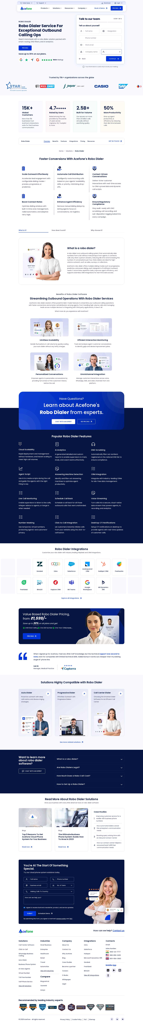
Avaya (42, 990)
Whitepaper (66, 980)
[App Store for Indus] (108, 975)
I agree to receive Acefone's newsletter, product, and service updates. (50, 907)
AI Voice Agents (24, 969)
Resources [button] (69, 8)
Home (61, 151)
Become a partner (69, 967)
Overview (47, 141)
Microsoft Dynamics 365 (93, 958)
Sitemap (92, 1020)
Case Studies (67, 962)
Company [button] (81, 8)
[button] (26, 3)
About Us (65, 945)
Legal (64, 984)
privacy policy (61, 919)
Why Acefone (67, 954)
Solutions (56, 8)
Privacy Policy (65, 1020)
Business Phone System (27, 964)
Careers (65, 971)
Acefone (27, 1019)
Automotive (44, 967)
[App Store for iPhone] (108, 970)
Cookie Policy (77, 1020)
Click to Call (23, 949)
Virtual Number (24, 973)
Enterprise (44, 949)
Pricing (25, 48)
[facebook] (111, 1019)
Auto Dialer (23, 960)
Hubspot (87, 954)
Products (44, 8)
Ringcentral (44, 981)
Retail (42, 958)
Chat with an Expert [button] (63, 422)
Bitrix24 (86, 971)
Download (107, 3)
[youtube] (122, 1019)
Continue (112, 59)
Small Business (45, 945)
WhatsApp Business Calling (26, 955)
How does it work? (59, 230)
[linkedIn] (117, 1019)
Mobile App (111, 965)
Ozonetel (43, 986)
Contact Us (66, 949)
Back (84, 59)
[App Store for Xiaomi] (119, 970)
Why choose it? (96, 230)
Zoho (86, 945)
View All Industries (47, 971)
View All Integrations (91, 975)
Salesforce (88, 949)
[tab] (33, 230)
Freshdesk (87, 967)
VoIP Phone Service (25, 982)
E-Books (65, 975)
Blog (63, 958)
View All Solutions (25, 986)
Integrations (73, 141)
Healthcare (44, 954)
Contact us (118, 930)
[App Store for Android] (114, 970)
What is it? (22, 230)
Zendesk (87, 962)
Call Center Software (26, 945)
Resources (91, 141)
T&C (70, 919)
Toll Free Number (25, 977)
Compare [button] (45, 976)
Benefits (55, 141)
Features (64, 141)
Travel (42, 962)
